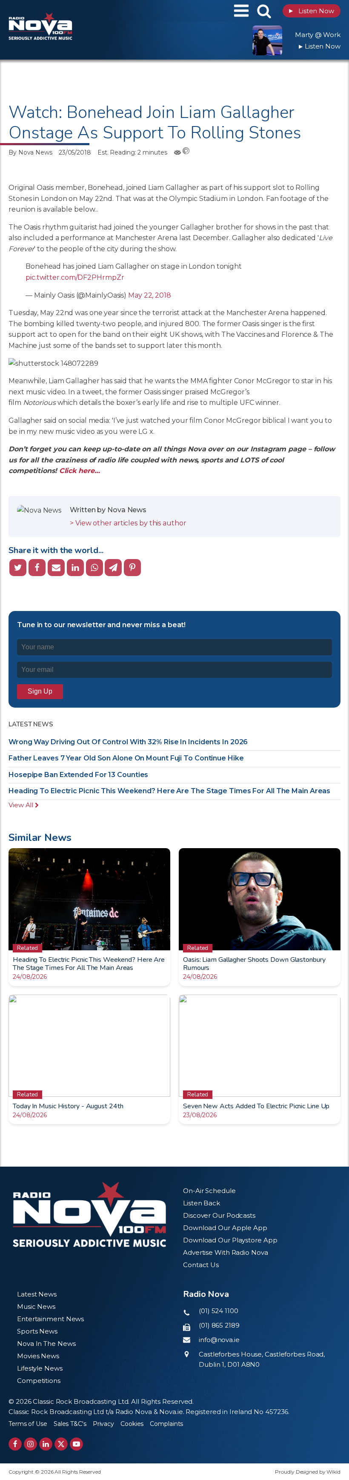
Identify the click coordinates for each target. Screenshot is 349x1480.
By (30, 152)
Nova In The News (46, 1343)
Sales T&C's (70, 1424)
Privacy (103, 1424)
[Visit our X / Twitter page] (61, 1444)
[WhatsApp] (94, 567)
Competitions (38, 1381)
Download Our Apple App (225, 1228)
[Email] (56, 567)
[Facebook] (37, 567)
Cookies (131, 1424)
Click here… (80, 471)
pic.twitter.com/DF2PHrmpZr (75, 277)
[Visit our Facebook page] (15, 1444)
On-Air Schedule (209, 1191)
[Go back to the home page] (62, 10)
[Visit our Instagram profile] (30, 1444)
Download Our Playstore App (230, 1240)
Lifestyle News (40, 1368)
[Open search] (264, 11)
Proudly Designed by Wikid (307, 1472)
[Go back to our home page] (89, 1214)
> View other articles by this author (128, 523)
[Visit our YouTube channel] (76, 1444)
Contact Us (201, 1265)
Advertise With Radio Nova (225, 1252)
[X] (17, 567)
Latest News (37, 1294)
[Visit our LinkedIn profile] (45, 1444)
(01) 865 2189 (219, 1325)
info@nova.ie (219, 1340)
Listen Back (201, 1203)
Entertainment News (50, 1319)
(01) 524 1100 (218, 1311)
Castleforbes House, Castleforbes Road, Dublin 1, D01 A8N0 (262, 1359)
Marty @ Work (317, 35)
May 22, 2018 (149, 295)
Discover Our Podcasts (219, 1215)
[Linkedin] (75, 567)
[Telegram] (113, 567)
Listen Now (311, 11)
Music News (36, 1306)
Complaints (166, 1424)
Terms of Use (28, 1424)
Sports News (37, 1331)
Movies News (38, 1356)
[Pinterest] (132, 567)
